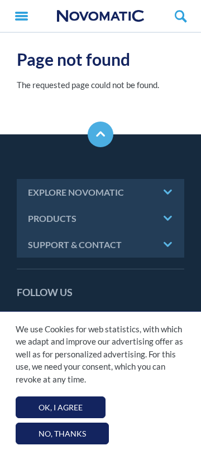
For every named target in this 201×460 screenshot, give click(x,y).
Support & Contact (75, 244)
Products (52, 218)
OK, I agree (61, 407)
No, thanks (62, 433)
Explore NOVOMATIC (76, 192)
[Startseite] (100, 16)
